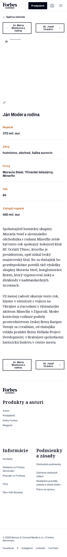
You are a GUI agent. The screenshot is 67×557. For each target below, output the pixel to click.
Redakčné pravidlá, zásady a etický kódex (48, 483)
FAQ (5, 484)
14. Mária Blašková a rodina (18, 28)
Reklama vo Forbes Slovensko (13, 469)
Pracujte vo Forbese (14, 475)
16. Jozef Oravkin (48, 28)
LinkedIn (40, 548)
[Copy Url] (4, 102)
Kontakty (8, 459)
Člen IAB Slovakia (13, 492)
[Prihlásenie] (52, 5)
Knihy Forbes (10, 420)
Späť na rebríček (15, 17)
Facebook (8, 548)
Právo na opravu (45, 489)
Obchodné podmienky (48, 464)
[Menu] (60, 5)
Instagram (27, 548)
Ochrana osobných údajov (47, 474)
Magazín (7, 425)
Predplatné (37, 5)
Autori (6, 410)
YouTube (53, 548)
